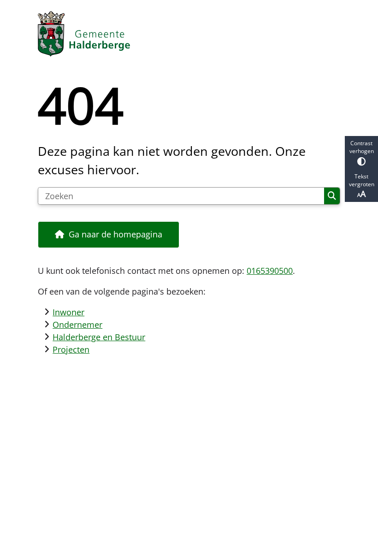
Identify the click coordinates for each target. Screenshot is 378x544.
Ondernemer (77, 324)
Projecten (71, 349)
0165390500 (270, 270)
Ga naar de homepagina (115, 234)
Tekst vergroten (361, 180)
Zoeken (332, 196)
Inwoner (68, 312)
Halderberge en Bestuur (99, 337)
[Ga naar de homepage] (189, 34)
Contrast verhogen (361, 147)
